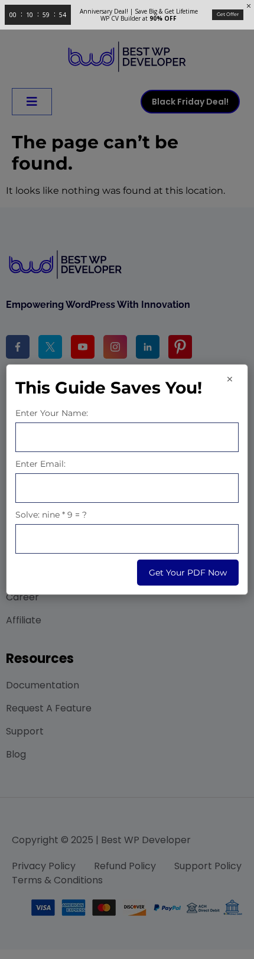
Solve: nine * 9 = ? (51, 514)
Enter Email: (40, 464)
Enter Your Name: (51, 413)
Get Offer (228, 14)
